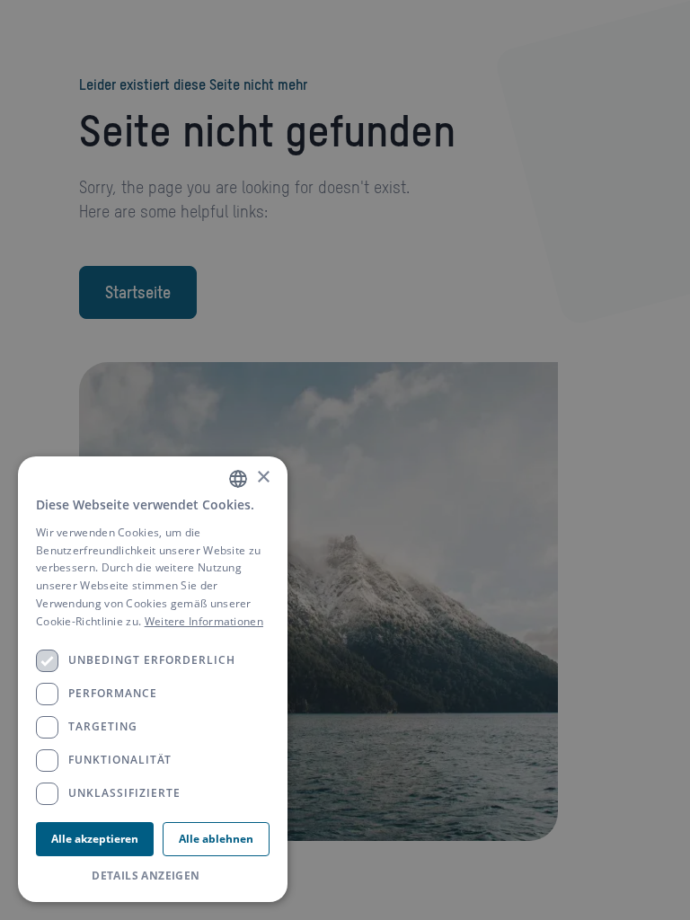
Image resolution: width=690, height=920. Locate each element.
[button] (153, 876)
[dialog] (153, 679)
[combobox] (238, 479)
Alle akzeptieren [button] (94, 838)
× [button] (263, 477)
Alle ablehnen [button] (216, 838)
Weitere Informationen (204, 621)
